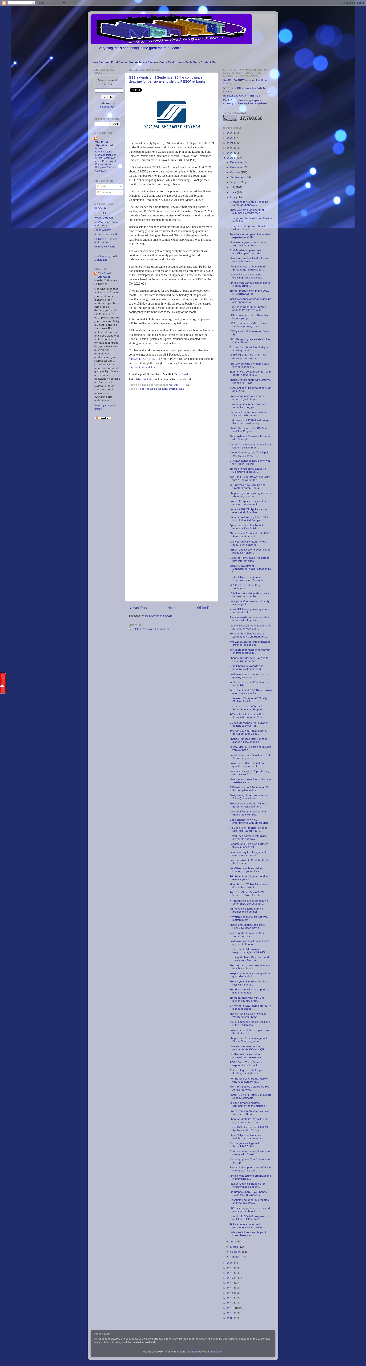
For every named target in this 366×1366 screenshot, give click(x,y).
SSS (181, 388)
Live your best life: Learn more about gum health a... (248, 543)
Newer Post (138, 608)
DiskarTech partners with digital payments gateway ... (248, 837)
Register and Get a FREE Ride (241, 95)
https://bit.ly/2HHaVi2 (142, 358)
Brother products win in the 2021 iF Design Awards (249, 292)
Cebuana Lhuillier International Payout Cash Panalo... (248, 414)
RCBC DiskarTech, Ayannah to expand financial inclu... (248, 1064)
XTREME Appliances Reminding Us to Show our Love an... (249, 902)
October (235, 172)
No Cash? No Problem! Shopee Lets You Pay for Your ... (248, 829)
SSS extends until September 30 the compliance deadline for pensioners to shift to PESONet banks (167, 79)
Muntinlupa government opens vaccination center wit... (248, 244)
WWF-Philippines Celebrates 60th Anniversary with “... (250, 1088)
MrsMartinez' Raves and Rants (106, 224)
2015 (230, 1288)
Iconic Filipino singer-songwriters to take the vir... (249, 611)
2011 (230, 1308)
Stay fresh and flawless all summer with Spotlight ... (250, 438)
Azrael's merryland (105, 234)
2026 (230, 133)
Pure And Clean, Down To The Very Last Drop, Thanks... (248, 894)
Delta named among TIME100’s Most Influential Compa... (249, 519)
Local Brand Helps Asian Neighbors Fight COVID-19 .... (249, 951)
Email (176, 374)
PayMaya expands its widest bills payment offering (249, 943)
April (233, 1241)
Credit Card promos (172, 62)
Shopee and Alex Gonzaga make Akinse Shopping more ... (249, 1040)
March (234, 1246)
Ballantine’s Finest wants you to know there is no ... (248, 1234)
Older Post (205, 608)
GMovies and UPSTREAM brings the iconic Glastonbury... (249, 422)
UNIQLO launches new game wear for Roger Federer (250, 462)
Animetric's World (104, 246)
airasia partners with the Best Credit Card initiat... (247, 935)
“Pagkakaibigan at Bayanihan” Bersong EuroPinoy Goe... (248, 268)
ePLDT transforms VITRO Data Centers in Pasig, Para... (248, 325)
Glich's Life (101, 213)
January (235, 1256)
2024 (230, 143)
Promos (133, 62)
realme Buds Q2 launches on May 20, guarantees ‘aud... (250, 627)
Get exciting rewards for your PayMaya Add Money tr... (247, 1072)
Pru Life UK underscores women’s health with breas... (250, 967)
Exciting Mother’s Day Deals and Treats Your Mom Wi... (249, 959)
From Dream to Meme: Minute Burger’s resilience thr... (248, 805)
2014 (230, 1293)
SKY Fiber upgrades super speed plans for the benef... (250, 1210)
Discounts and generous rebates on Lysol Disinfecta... (249, 1201)
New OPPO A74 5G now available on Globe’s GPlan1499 (250, 1218)
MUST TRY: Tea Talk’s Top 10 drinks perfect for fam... (248, 357)
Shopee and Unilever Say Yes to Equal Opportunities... (249, 659)
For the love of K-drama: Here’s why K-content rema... (249, 1080)
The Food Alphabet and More (104, 145)
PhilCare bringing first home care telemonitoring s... (249, 365)
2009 (230, 1318)
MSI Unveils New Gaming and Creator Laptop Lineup (248, 486)
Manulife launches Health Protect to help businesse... (249, 260)
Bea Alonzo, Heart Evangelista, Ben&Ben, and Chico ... (248, 732)
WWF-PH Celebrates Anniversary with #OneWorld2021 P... (250, 478)
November (237, 167)
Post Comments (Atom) (159, 615)
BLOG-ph (100, 208)
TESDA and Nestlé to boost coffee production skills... (250, 551)
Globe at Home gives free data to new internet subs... (250, 559)
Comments (106, 192)
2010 (230, 1313)
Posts (102, 186)
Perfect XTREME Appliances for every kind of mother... (249, 511)
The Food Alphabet (104, 275)
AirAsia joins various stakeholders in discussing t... (250, 284)
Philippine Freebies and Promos (105, 240)
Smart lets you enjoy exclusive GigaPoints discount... (248, 470)
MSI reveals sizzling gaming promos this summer (246, 910)
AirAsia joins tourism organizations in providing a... (250, 1177)
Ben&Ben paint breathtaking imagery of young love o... (247, 870)
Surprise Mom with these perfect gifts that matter (249, 991)
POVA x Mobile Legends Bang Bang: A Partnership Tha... (248, 716)
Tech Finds (192, 62)
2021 (230, 157)
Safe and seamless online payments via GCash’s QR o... (249, 1048)
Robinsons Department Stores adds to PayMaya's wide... (248, 308)
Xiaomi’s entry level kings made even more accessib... (248, 854)
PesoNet (143, 388)
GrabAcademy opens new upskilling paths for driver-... (248, 252)
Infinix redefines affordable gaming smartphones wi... (250, 300)
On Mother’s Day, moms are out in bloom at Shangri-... (250, 1007)
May (233, 197)
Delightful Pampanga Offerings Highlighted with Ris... (248, 813)
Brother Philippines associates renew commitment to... (248, 503)
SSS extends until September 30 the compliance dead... (249, 789)
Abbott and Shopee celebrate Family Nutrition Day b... (247, 926)
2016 (230, 1283)
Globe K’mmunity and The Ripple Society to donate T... (249, 454)
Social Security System (164, 388)
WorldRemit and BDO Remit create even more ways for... (251, 692)
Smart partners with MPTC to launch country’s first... (247, 999)
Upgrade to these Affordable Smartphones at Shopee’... (247, 708)
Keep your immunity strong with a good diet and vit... (250, 975)
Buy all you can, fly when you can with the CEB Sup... (250, 1112)
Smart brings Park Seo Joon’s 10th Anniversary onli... (250, 757)
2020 (230, 1262)
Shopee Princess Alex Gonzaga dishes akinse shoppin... (248, 740)
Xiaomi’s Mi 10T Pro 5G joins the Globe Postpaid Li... (249, 886)
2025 (230, 137)
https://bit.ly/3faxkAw (142, 367)
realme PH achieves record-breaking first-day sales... (246, 276)
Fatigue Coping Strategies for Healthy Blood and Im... (247, 1185)
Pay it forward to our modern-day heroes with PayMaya (249, 619)
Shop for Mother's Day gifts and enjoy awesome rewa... (249, 1120)
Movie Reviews (149, 62)
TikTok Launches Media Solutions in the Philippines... (250, 1023)
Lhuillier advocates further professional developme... (246, 1056)
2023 (230, 148)
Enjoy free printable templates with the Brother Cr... (250, 1032)
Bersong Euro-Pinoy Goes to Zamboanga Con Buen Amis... (249, 635)
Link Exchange (103, 256)
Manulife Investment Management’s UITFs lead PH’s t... (250, 568)
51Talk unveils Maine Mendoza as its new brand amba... (250, 595)
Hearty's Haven (103, 217)
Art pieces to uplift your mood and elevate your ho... (250, 878)
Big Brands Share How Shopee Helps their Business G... (248, 1193)
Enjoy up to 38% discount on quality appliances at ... (247, 765)
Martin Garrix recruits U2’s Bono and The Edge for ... (249, 430)
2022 (230, 153)
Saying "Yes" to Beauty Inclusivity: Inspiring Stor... (250, 603)
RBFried (192, 1351)
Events (123, 62)
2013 (230, 1298)
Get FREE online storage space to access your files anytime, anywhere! (245, 102)
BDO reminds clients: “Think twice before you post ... (250, 317)
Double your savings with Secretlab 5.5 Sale (245, 1145)
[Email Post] (186, 384)
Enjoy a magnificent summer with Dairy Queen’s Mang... (249, 797)
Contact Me (208, 62)
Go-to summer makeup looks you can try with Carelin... (250, 1153)
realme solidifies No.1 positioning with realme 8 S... (249, 773)
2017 (230, 1278)
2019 (230, 1268)
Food (114, 62)
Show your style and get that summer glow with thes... (247, 211)
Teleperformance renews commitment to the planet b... (249, 1104)
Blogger (217, 1351)
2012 (230, 1303)
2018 (230, 1273)
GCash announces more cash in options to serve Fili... (249, 724)
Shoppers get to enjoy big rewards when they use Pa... (250, 495)
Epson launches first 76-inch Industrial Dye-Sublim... (247, 527)
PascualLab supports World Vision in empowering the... (250, 1169)
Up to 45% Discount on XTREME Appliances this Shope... (249, 1129)
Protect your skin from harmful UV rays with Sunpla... (250, 983)
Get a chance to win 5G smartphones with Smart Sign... (250, 821)
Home (94, 62)
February (236, 1251)
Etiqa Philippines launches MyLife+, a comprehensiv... (247, 1137)
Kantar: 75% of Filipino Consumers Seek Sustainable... (250, 1096)
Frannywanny (102, 229)
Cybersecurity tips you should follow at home (247, 228)
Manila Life (144, 379)
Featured (104, 62)
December (237, 162)
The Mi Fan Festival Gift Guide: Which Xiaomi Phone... (248, 1015)
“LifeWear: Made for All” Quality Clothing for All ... (248, 700)
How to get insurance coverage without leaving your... (248, 406)
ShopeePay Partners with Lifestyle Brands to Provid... (250, 381)
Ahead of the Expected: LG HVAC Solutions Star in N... (250, 535)
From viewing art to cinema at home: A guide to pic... (247, 398)
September (237, 177)
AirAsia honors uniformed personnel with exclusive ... (247, 1226)
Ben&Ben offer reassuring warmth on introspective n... (250, 651)
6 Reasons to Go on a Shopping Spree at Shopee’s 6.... (249, 203)
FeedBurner (107, 106)
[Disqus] (171, 444)
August (234, 182)
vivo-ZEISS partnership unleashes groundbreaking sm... (250, 643)
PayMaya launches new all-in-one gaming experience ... (250, 676)
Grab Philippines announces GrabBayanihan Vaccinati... (247, 579)
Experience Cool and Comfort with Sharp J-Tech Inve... (250, 373)
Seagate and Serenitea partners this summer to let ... (249, 845)
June (233, 192)
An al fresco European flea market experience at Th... (250, 236)
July (233, 187)
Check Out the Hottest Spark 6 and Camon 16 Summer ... (251, 446)
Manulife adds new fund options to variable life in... (250, 781)
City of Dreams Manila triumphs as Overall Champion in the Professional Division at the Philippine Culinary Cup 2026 (105, 161)
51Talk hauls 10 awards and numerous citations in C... (246, 667)
